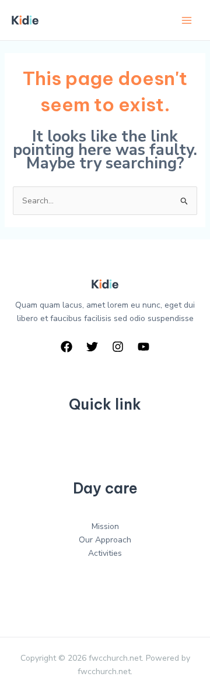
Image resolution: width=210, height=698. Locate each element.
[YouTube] (143, 346)
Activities (105, 553)
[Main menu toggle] (186, 20)
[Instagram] (118, 346)
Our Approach (105, 539)
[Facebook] (66, 346)
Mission (105, 526)
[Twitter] (92, 346)
